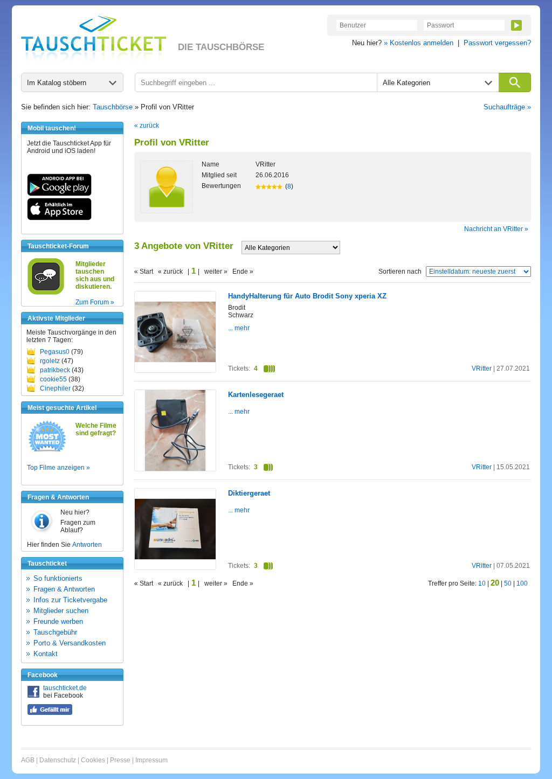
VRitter (482, 368)
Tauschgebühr (55, 632)
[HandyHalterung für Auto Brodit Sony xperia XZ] (175, 370)
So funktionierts (57, 578)
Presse (120, 760)
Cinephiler (55, 388)
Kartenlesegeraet (256, 395)
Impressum (151, 760)
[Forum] (46, 293)
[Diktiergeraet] (175, 567)
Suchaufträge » (507, 107)
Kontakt (45, 654)
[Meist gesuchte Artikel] (47, 451)
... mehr (239, 328)
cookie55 (53, 379)
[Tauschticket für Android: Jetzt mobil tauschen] (59, 194)
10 (482, 583)
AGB (27, 760)
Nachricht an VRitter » (496, 229)
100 (522, 583)
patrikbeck (55, 370)
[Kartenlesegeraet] (175, 468)
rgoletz (50, 361)
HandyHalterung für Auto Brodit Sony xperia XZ (307, 296)
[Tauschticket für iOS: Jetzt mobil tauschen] (59, 218)
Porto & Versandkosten (69, 643)
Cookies (93, 760)
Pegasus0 (55, 352)
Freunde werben (58, 621)
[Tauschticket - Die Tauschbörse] (94, 39)
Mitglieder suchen (60, 611)
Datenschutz (57, 760)
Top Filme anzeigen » (58, 467)
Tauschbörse (113, 107)
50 (508, 583)
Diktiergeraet (249, 493)
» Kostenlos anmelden (418, 43)
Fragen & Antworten (64, 589)
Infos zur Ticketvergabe (70, 600)
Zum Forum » (94, 302)
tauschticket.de (65, 688)
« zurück (146, 125)
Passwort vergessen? (497, 43)
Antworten (87, 544)
